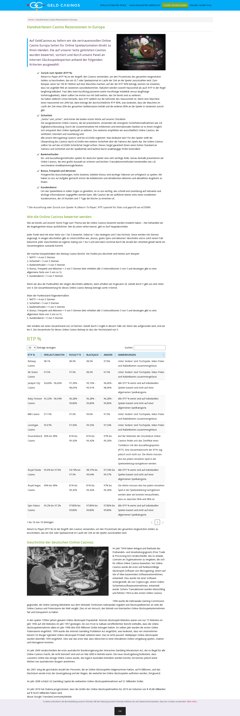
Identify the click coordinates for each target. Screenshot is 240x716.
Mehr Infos (192, 701)
